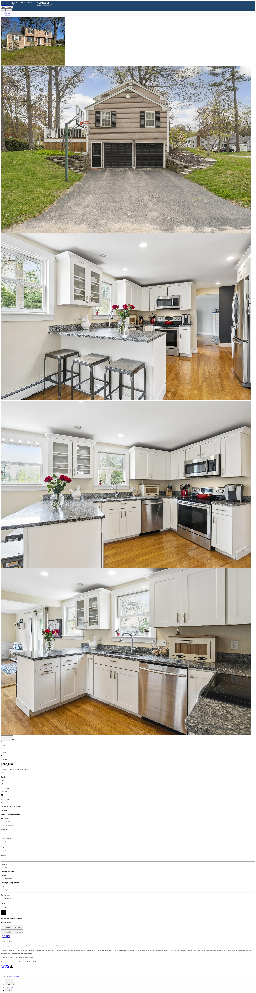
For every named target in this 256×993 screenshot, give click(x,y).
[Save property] (7, 737)
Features (7, 15)
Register (8, 9)
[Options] (3, 737)
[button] (128, 41)
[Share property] (11, 737)
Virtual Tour (12, 740)
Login (3, 9)
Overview (8, 13)
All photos (4, 740)
